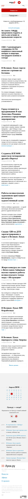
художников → (19, 224)
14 (20, 393)
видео (17, 203)
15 (7, 395)
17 (11, 395)
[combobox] (14, 15)
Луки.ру (3, 492)
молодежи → (18, 300)
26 (9, 390)
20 (18, 395)
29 (16, 390)
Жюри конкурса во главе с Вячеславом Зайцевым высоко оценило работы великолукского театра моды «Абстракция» (13, 272)
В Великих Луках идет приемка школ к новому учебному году (16, 431)
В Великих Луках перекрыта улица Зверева (13, 338)
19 (16, 395)
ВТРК (14, 421)
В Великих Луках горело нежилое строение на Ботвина (13, 70)
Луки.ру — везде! (14, 407)
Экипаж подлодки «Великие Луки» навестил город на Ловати (16, 459)
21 (20, 395)
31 (20, 390)
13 (18, 393)
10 (11, 393)
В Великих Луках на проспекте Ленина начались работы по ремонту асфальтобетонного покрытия (16, 452)
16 (9, 395)
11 (14, 393)
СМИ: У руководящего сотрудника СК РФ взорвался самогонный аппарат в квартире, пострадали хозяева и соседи (11, 52)
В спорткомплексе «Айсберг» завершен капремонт (14, 426)
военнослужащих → (7, 146)
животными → (5, 185)
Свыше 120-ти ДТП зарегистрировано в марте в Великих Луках (12, 234)
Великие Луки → (13, 260)
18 (14, 395)
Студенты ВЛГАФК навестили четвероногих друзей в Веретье (13, 156)
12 (16, 393)
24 (11, 397)
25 (7, 390)
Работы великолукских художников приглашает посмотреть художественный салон (13, 197)
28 (14, 390)
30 (18, 390)
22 (7, 397)
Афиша (4, 477)
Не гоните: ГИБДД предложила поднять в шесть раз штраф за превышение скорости (11, 34)
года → (3, 330)
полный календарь (14, 28)
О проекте (5, 481)
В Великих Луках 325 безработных (12, 309)
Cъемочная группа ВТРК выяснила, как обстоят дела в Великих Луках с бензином (16, 437)
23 (9, 397)
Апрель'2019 (14, 387)
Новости (13, 10)
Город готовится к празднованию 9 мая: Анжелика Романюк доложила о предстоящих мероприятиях (13, 114)
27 (11, 390)
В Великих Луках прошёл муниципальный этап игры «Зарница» (13, 445)
